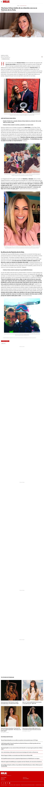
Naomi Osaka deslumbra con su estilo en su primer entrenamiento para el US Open (19, 740)
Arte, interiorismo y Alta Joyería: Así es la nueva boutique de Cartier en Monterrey (19, 752)
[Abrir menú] (1, 1)
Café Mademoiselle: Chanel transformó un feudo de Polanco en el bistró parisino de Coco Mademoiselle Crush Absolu (21, 744)
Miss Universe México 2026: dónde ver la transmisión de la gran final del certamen (31, 729)
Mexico (4, 343)
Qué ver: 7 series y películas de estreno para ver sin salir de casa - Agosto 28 (32, 702)
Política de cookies (14, 784)
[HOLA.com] (22, 773)
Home (18, 5)
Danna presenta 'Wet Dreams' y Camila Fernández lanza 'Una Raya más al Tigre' (10, 702)
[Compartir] (42, 56)
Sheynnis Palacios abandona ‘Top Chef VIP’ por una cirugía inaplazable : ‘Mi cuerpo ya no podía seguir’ (11, 729)
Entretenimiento (23, 5)
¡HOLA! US (2, 778)
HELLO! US (25, 777)
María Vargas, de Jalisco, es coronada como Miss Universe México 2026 (16, 755)
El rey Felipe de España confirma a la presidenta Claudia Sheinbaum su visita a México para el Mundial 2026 (21, 765)
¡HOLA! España (3, 777)
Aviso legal (4, 784)
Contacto (38, 784)
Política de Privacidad (28, 784)
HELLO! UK (3, 779)
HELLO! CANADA (26, 778)
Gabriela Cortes (4, 55)
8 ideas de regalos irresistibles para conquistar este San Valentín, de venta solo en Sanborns (21, 761)
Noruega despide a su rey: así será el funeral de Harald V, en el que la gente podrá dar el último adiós (21, 748)
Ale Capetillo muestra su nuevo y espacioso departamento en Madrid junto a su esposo (20, 758)
